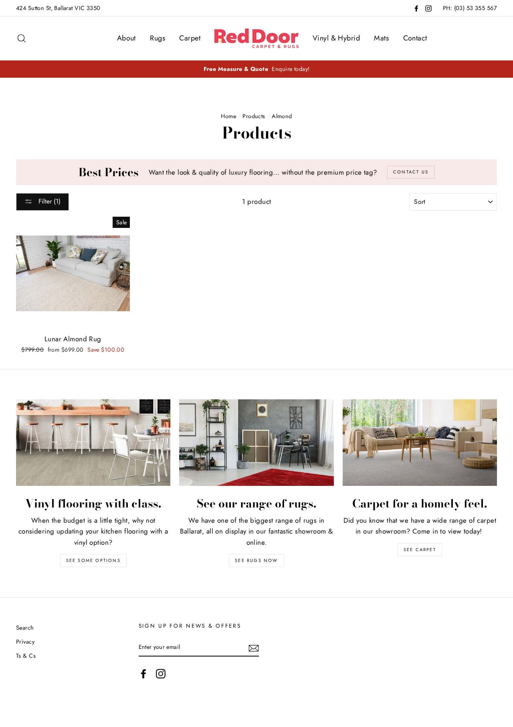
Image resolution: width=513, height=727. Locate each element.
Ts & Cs (26, 656)
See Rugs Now (256, 560)
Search (25, 628)
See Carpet (420, 549)
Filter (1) (48, 201)
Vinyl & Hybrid (336, 38)
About (126, 38)
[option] (256, 69)
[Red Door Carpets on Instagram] (161, 674)
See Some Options (93, 560)
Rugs (157, 38)
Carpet (189, 38)
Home (228, 116)
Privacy (25, 642)
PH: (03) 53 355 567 (470, 8)
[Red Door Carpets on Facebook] (143, 674)
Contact (415, 38)
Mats (381, 38)
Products (253, 116)
